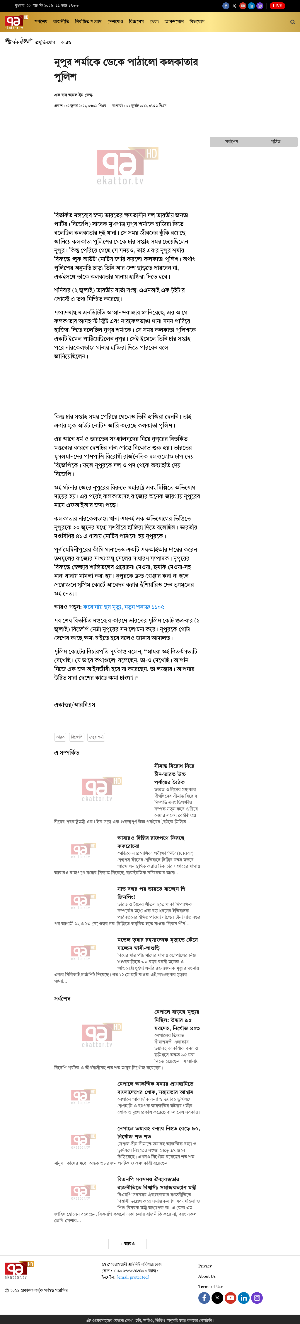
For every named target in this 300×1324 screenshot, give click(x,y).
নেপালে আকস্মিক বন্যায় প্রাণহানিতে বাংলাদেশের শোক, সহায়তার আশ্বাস (155, 1088)
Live (277, 6)
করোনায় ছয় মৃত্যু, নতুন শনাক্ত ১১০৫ (123, 607)
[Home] (10, 40)
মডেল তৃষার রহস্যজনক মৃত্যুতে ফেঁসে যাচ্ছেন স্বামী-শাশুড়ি (157, 944)
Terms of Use (210, 1287)
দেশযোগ (115, 22)
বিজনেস (136, 22)
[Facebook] (225, 5)
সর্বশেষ (41, 22)
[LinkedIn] (251, 5)
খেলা (154, 22)
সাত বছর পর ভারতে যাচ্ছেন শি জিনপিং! (151, 893)
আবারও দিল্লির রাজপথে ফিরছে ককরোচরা (150, 842)
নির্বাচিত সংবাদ (88, 22)
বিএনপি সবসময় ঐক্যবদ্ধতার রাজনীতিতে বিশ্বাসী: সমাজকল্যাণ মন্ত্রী (157, 1183)
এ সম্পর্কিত (66, 753)
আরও (129, 1244)
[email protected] (133, 1277)
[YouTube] (242, 5)
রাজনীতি (61, 22)
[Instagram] (259, 5)
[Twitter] (234, 5)
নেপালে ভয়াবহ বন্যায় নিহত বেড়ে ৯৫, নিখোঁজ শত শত (158, 1133)
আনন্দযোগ (174, 22)
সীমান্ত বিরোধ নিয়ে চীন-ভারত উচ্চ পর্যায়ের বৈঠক (174, 774)
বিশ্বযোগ (197, 22)
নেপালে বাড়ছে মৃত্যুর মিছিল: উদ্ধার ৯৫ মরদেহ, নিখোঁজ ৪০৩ (177, 1020)
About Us (207, 1277)
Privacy (205, 1266)
